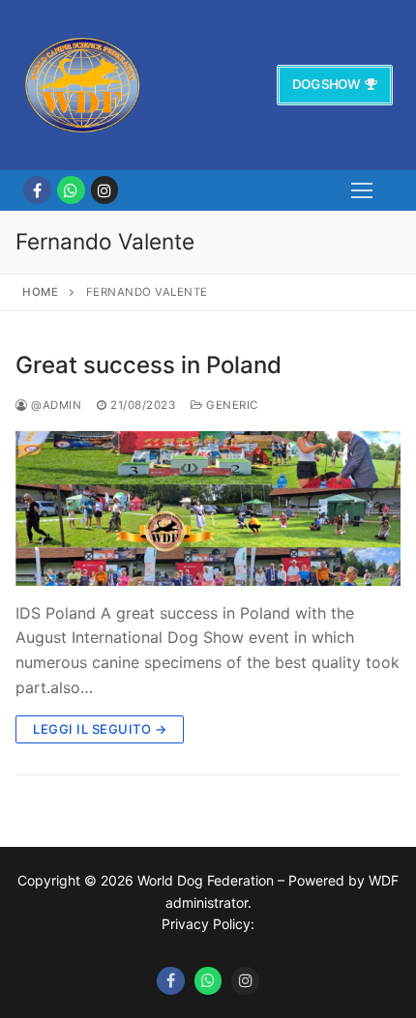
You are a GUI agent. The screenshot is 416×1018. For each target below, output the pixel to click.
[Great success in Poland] (208, 508)
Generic (230, 405)
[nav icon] (362, 190)
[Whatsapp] (208, 981)
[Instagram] (105, 190)
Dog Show (326, 84)
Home (40, 292)
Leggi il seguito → (99, 729)
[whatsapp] (71, 190)
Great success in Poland (148, 365)
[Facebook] (37, 190)
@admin (54, 405)
